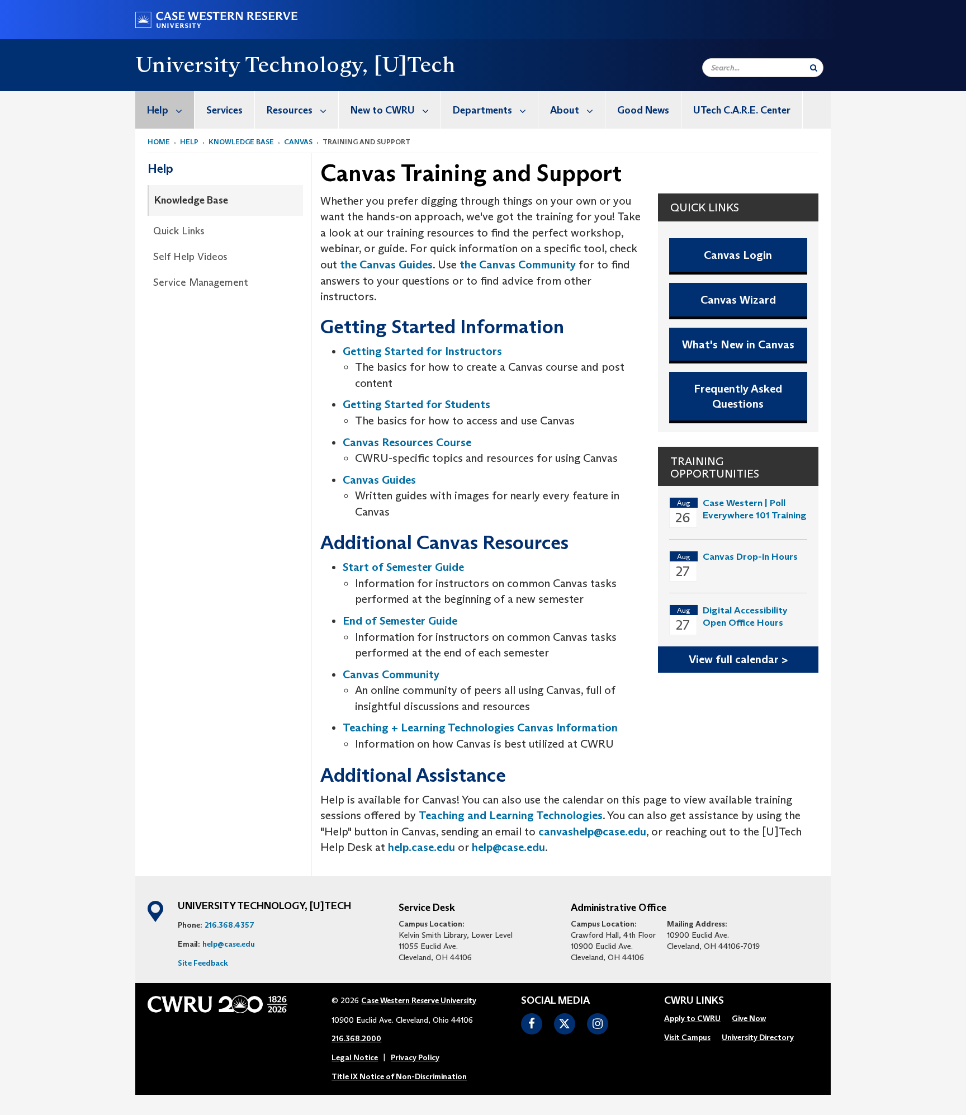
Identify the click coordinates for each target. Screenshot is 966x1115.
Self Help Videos (190, 257)
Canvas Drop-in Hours (750, 557)
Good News (643, 110)
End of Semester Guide (400, 620)
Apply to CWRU (692, 1018)
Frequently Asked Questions (738, 396)
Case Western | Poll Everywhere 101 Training (755, 509)
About (564, 110)
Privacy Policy (415, 1057)
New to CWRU (383, 110)
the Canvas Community (518, 264)
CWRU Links (694, 1001)
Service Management (200, 282)
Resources (289, 110)
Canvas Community (391, 674)
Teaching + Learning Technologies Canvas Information (480, 727)
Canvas (298, 142)
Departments (482, 110)
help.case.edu (421, 847)
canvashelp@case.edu (592, 831)
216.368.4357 (229, 925)
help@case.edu (508, 847)
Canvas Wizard (738, 299)
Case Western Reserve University (418, 1000)
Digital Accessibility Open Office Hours (745, 616)
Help (157, 110)
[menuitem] (165, 110)
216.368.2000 (356, 1038)
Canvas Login (738, 255)
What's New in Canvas (738, 344)
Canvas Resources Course (407, 442)
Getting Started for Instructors (422, 351)
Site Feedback (203, 963)
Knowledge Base (241, 142)
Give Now (749, 1018)
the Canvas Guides (386, 264)
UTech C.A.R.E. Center (741, 110)
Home (159, 142)
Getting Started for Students (416, 404)
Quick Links (179, 231)
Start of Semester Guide (403, 567)
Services (224, 110)
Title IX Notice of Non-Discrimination (399, 1076)
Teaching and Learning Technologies (511, 815)
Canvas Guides (379, 479)
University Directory (758, 1037)
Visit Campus (687, 1037)
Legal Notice (355, 1057)
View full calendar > (738, 659)
